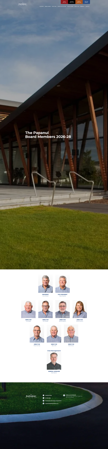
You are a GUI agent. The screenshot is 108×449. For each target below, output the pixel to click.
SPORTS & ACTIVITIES (62, 6)
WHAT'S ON (76, 6)
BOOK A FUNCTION (79, 2)
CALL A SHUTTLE (64, 2)
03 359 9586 (48, 397)
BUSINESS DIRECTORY (72, 2)
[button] (41, 6)
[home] (22, 4)
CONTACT (87, 6)
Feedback (82, 6)
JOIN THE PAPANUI (86, 2)
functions (54, 6)
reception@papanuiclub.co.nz (51, 403)
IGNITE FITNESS (70, 6)
